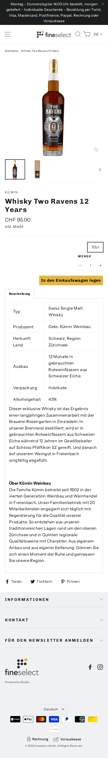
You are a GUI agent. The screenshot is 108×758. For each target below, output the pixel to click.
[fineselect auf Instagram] (100, 667)
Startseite (11, 51)
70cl (95, 247)
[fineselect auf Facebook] (90, 667)
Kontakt (17, 620)
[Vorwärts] (100, 169)
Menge (84, 256)
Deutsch (51, 709)
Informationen (27, 599)
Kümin (11, 192)
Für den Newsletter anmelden (49, 640)
